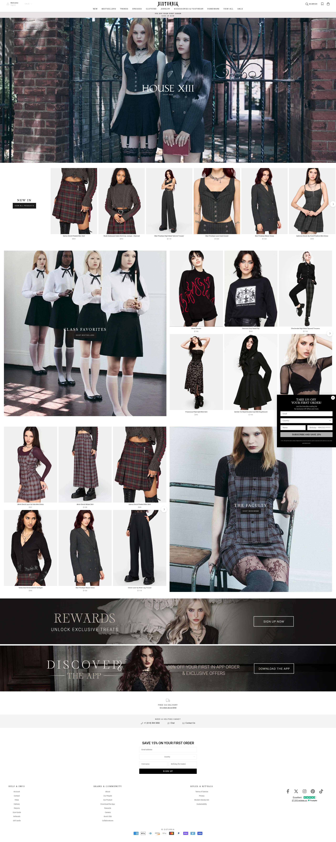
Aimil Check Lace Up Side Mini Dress (31, 504)
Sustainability (202, 804)
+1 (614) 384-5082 (151, 723)
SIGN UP (168, 771)
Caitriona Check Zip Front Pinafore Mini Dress (312, 236)
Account (17, 792)
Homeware (213, 9)
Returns (17, 808)
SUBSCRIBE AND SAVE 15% (306, 434)
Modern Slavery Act (201, 800)
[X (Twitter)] (296, 791)
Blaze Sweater (196, 328)
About (107, 792)
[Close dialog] (333, 398)
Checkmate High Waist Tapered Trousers (305, 328)
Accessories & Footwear (188, 9)
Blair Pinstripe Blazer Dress (264, 236)
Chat (172, 723)
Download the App (108, 804)
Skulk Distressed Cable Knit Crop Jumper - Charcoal (122, 236)
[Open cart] (328, 3)
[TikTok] (321, 791)
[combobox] (167, 756)
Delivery (17, 804)
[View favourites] (322, 3)
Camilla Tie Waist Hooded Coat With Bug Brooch (250, 412)
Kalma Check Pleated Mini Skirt (74, 236)
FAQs (17, 800)
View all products (24, 206)
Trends (124, 9)
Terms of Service (201, 792)
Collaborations (107, 821)
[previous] (53, 204)
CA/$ (27, 4)
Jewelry (165, 9)
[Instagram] (304, 791)
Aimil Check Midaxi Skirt (85, 504)
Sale (240, 9)
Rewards (107, 808)
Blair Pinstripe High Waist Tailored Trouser (169, 236)
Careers (108, 812)
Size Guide (17, 812)
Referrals (16, 816)
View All (229, 9)
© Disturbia (167, 829)
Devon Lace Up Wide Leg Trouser (139, 588)
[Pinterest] (313, 791)
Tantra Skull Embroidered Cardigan (31, 588)
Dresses (137, 9)
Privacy (201, 796)
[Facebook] (288, 791)
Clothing (151, 9)
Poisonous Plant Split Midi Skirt (196, 412)
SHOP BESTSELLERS (85, 335)
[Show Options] (194, 756)
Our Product (107, 800)
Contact (17, 796)
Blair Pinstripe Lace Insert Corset (217, 236)
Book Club (108, 816)
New (95, 9)
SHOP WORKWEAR (251, 511)
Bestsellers (109, 9)
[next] (333, 204)
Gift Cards (17, 821)
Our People (108, 796)
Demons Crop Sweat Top (250, 328)
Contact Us (190, 723)
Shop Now (168, 95)
